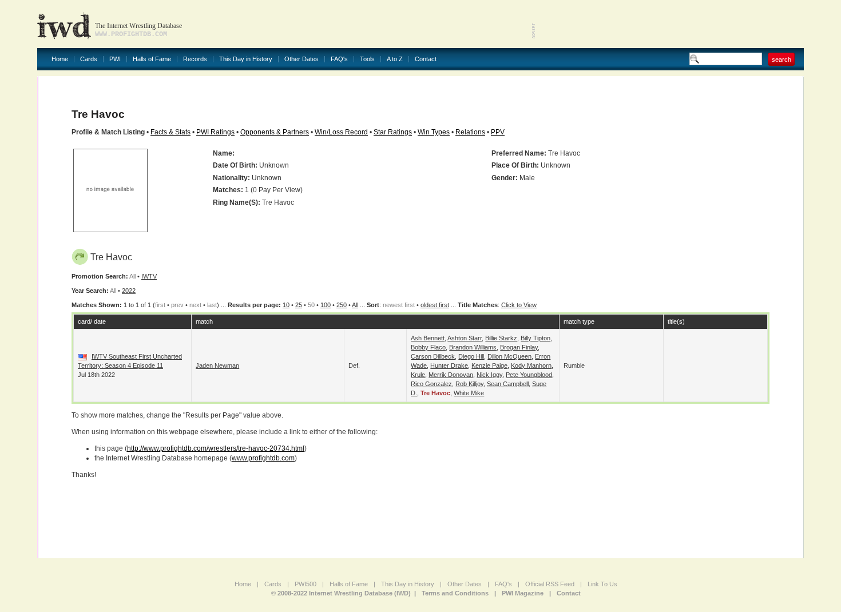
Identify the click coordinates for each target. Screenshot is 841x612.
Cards (88, 59)
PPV (498, 132)
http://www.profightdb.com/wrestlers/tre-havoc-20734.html (215, 448)
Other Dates (301, 59)
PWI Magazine (523, 593)
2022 (129, 290)
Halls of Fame (152, 59)
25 (298, 304)
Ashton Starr (464, 338)
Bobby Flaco (428, 347)
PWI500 (305, 584)
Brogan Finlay (519, 347)
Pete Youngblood (529, 374)
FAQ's (339, 59)
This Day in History (245, 59)
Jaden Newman (217, 365)
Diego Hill (471, 356)
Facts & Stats (170, 132)
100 (325, 304)
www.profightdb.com (263, 458)
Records (195, 59)
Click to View (519, 304)
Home (59, 59)
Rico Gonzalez (431, 383)
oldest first (434, 304)
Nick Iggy (489, 374)
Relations (470, 132)
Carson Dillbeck (433, 356)
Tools (367, 59)
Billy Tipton (535, 338)
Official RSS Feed (549, 584)
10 (286, 304)
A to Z (395, 59)
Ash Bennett (428, 338)
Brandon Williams (473, 347)
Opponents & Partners (274, 132)
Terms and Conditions (455, 593)
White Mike (469, 393)
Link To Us (602, 584)
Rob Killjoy (469, 383)
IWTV (149, 276)
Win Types (434, 132)
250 (341, 304)
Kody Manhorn (531, 365)
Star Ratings (393, 132)
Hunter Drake (449, 365)
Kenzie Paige (489, 365)
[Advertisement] (670, 23)
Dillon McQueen (509, 356)
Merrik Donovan (451, 374)
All (355, 304)
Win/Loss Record (341, 132)
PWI (115, 59)
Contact (426, 59)
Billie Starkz (501, 338)
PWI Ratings (215, 132)
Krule (418, 374)
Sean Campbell (508, 383)
